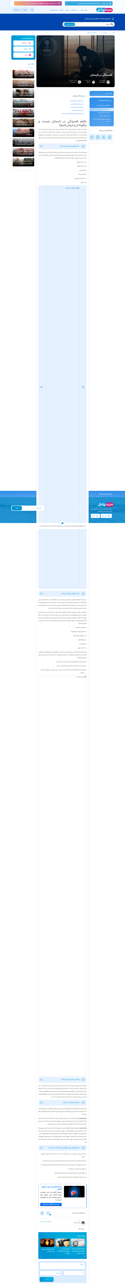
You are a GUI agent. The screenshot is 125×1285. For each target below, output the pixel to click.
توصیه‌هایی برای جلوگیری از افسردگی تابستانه (102, 120)
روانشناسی (104, 33)
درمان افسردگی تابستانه (105, 116)
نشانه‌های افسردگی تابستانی (104, 105)
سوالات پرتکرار (79, 510)
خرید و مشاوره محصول (51, 1204)
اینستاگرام (104, 516)
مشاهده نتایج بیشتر (69, 24)
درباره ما (67, 10)
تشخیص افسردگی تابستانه (104, 113)
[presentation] (84, 1256)
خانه (114, 33)
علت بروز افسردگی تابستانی (104, 110)
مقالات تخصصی (53, 10)
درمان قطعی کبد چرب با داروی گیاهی (52, 1188)
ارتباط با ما (61, 10)
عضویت (17, 508)
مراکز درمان (74, 10)
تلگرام (93, 516)
